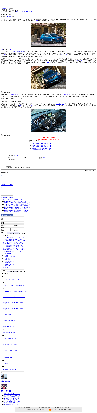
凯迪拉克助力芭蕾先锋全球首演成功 (41, 149)
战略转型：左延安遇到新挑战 (10, 350)
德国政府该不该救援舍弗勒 (10, 369)
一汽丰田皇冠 (6, 259)
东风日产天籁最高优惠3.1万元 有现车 (12, 239)
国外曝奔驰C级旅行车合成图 (11, 404)
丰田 (62, 54)
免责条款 (45, 407)
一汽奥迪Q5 (6, 255)
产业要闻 (6, 204)
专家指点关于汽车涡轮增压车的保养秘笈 (19, 210)
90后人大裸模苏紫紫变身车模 (8, 197)
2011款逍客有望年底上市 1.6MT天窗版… (13, 246)
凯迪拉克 (9, 16)
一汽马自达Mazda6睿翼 (9, 256)
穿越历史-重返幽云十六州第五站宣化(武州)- (14, 297)
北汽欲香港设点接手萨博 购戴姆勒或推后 (19, 203)
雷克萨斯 (81, 60)
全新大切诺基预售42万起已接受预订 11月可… (14, 240)
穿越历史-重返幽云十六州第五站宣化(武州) (14, 303)
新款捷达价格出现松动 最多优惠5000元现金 (14, 249)
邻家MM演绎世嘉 (6, 391)
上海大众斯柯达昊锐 (8, 264)
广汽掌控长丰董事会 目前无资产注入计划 (19, 204)
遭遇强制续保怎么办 (8, 363)
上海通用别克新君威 (8, 261)
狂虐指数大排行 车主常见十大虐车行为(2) (13, 243)
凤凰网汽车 (3, 8)
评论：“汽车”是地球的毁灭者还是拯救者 (19, 206)
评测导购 (6, 207)
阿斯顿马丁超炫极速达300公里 (11, 398)
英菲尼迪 (58, 104)
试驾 (8, 8)
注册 (44, 157)
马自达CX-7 (6, 267)
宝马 (48, 62)
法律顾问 (50, 407)
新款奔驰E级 (6, 265)
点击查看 (15, 155)
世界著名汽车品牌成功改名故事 (12, 394)
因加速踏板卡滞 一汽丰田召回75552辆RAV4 (14, 200)
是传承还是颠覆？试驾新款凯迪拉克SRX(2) (42, 146)
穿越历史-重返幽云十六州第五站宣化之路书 (14, 285)
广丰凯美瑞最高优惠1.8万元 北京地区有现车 (14, 248)
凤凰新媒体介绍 (21, 407)
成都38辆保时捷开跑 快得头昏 (11, 397)
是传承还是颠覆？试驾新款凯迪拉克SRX (42, 143)
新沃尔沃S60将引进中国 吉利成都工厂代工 (14, 237)
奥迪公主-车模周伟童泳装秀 (11, 403)
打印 (23, 11)
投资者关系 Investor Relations (73, 407)
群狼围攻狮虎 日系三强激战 (10, 344)
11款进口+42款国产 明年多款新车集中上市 (19, 209)
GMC (22, 51)
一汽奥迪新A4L (7, 262)
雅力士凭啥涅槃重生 (8, 326)
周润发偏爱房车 (5, 381)
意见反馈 (56, 407)
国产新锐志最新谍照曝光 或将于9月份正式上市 (15, 242)
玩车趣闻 (6, 212)
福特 (66, 54)
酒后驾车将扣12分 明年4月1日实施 (17, 201)
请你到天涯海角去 (7, 314)
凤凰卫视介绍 (62, 407)
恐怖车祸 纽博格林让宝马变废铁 (12, 401)
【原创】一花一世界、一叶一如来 (11, 279)
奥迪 (63, 104)
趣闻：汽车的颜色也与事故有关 (12, 395)
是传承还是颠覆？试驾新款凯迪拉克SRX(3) (42, 145)
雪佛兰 (18, 51)
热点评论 (6, 206)
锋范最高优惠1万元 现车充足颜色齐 (12, 251)
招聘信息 (33, 407)
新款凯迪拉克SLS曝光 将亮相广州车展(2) (42, 148)
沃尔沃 (20, 105)
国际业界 (6, 203)
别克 (14, 51)
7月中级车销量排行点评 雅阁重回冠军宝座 (14, 245)
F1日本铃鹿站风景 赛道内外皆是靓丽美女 (19, 212)
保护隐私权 (39, 407)
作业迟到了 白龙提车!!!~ (9, 320)
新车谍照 (6, 209)
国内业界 (6, 201)
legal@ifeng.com (45, 409)
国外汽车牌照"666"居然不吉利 (11, 400)
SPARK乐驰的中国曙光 (9, 332)
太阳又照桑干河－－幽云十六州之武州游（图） (15, 291)
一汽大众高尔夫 (7, 253)
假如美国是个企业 (7, 357)
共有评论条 (29, 11)
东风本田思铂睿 (7, 258)
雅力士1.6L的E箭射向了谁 (9, 338)
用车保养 (6, 210)
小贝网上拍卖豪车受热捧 (7, 185)
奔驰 (77, 60)
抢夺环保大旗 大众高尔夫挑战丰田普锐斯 (19, 207)
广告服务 (28, 407)
